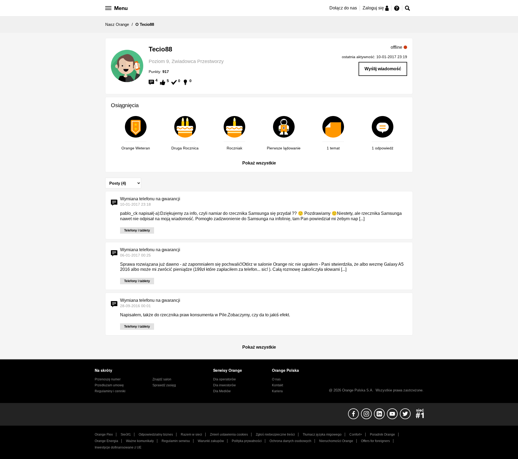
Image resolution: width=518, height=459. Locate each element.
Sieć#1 (126, 434)
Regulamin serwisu (176, 441)
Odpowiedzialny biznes (156, 434)
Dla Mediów (222, 391)
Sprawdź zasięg (164, 385)
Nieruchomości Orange (336, 441)
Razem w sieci (191, 434)
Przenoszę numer (108, 379)
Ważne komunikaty (140, 441)
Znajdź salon (161, 379)
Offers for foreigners (375, 441)
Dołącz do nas (343, 8)
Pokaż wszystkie (259, 163)
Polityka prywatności (247, 441)
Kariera (277, 391)
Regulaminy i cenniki (110, 391)
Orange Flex (104, 434)
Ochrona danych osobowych (290, 441)
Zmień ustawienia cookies (229, 434)
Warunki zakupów (211, 441)
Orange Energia (106, 441)
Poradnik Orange (382, 434)
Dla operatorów (224, 379)
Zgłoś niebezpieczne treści (275, 434)
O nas (276, 379)
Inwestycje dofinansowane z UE (118, 447)
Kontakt (277, 385)
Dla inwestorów (224, 385)
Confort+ (355, 434)
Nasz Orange (117, 24)
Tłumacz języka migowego (322, 434)
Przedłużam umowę (109, 385)
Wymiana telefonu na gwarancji (150, 199)
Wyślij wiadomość (382, 68)
